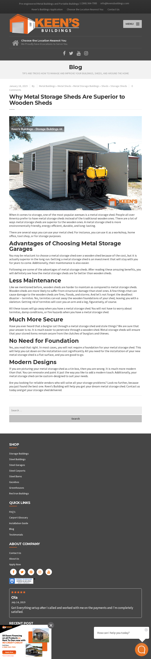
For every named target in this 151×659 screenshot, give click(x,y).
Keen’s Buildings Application (47, 9)
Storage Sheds (118, 86)
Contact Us (114, 9)
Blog (11, 529)
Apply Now (15, 564)
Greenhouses (16, 487)
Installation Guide (18, 523)
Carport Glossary (18, 517)
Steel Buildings (17, 459)
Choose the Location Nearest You (85, 9)
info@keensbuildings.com (115, 3)
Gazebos (14, 482)
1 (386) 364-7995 (88, 3)
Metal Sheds (64, 86)
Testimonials (16, 534)
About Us (14, 558)
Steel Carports (17, 470)
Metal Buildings (47, 86)
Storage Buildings (19, 453)
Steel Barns (15, 476)
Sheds (104, 86)
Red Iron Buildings (19, 493)
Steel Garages (17, 465)
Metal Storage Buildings (86, 86)
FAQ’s (12, 511)
